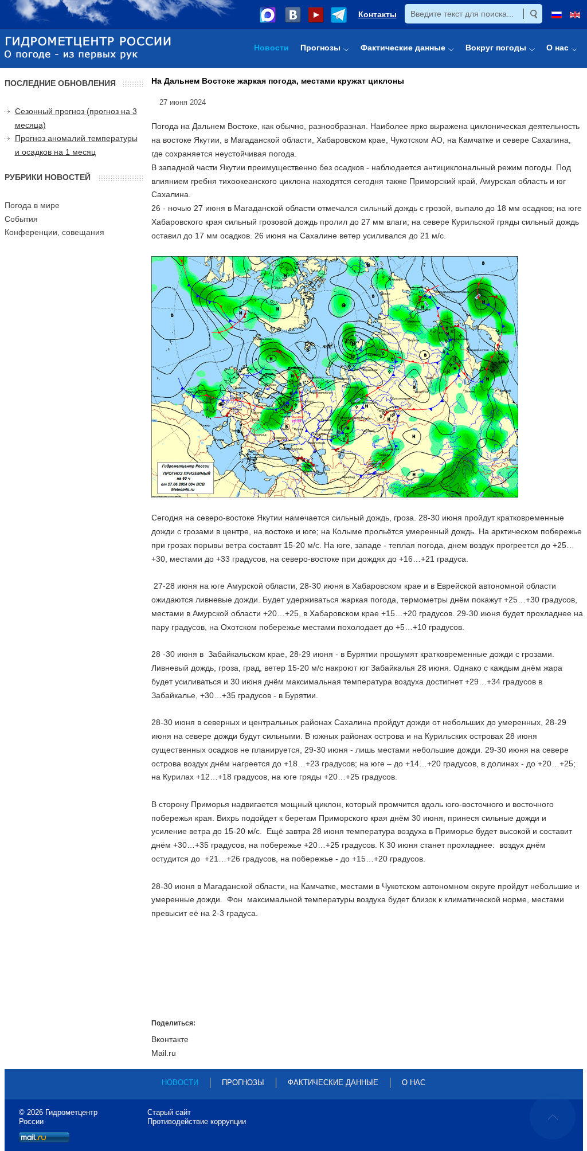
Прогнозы (243, 1082)
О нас (413, 1082)
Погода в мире (32, 205)
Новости (180, 1082)
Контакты (377, 14)
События (21, 219)
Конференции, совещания (54, 232)
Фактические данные (333, 1082)
